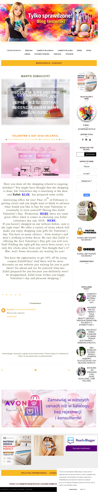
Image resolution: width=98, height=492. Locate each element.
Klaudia (10, 309)
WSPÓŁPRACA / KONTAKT (49, 63)
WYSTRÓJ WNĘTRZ (41, 54)
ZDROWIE (57, 54)
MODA (79, 50)
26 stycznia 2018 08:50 (25, 309)
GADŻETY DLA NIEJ (65, 50)
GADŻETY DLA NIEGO (45, 50)
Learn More (73, 489)
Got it (82, 489)
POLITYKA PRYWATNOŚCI (34, 473)
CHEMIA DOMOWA (14, 50)
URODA (27, 54)
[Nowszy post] (2, 370)
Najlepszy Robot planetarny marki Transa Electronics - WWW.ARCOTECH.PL (87, 336)
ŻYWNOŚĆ (70, 54)
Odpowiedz (12, 316)
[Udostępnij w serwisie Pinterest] (20, 295)
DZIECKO (29, 50)
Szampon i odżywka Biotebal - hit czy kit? (92, 298)
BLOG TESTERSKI (19, 489)
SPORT (88, 50)
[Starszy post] (69, 370)
